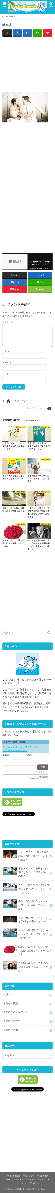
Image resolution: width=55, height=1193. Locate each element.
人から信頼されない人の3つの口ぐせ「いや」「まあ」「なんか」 (33, 888)
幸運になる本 (10, 1030)
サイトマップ (43, 1179)
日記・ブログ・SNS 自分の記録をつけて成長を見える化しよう (33, 856)
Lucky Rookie (26, 1189)
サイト (5, 374)
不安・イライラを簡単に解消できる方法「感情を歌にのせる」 (33, 872)
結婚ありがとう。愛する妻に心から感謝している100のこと (33, 950)
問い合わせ (34, 1183)
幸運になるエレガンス (15, 1012)
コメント (8, 322)
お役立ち (8, 994)
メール (7, 362)
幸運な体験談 (10, 1003)
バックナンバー (41, 772)
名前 (5, 351)
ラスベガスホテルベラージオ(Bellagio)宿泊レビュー (33, 919)
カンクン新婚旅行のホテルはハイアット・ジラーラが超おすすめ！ (33, 934)
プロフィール (21, 1183)
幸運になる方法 (11, 1021)
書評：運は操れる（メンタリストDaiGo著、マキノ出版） (33, 905)
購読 (7, 755)
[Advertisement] (27, 63)
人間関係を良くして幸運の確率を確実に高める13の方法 (33, 967)
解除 (30, 755)
